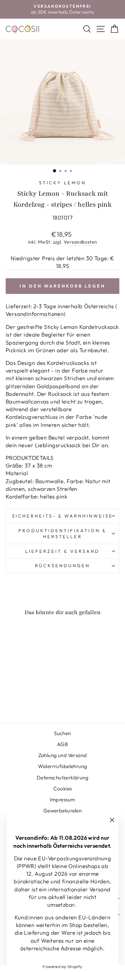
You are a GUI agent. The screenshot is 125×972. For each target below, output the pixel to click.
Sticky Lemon (62, 182)
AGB (62, 744)
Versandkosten (80, 242)
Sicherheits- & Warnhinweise (62, 515)
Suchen (62, 733)
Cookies (62, 788)
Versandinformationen (35, 313)
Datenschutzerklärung (62, 777)
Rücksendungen (62, 565)
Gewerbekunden (62, 810)
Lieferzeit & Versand (62, 551)
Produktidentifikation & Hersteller (62, 533)
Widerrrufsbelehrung (62, 766)
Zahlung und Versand (62, 755)
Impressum (62, 799)
